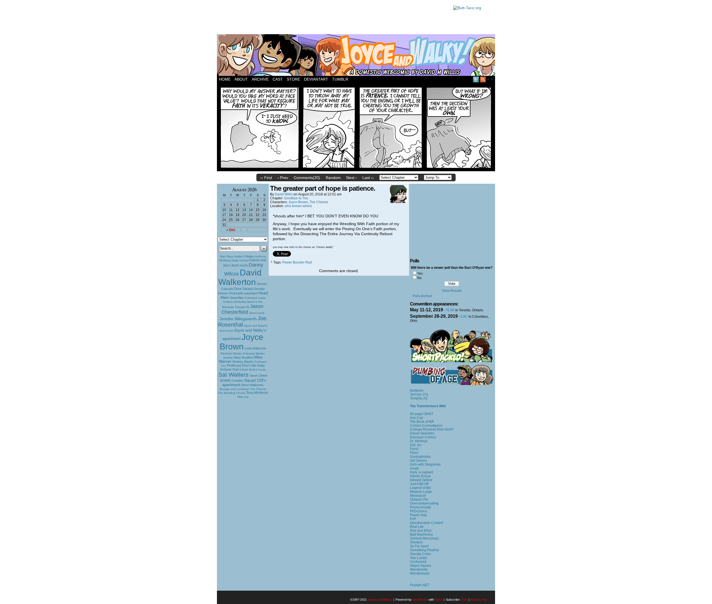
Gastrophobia (420, 457)
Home (225, 79)
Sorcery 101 (419, 394)
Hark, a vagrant (421, 472)
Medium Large (421, 492)
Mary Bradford (243, 357)
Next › (351, 177)
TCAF (450, 310)
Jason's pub (256, 312)
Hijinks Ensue (420, 476)
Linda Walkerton (255, 348)
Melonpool (418, 496)
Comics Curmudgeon (426, 425)
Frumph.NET (419, 585)
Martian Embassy (244, 353)
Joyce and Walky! (357, 56)
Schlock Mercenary (424, 538)
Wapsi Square (420, 566)
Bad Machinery (421, 534)
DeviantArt (316, 79)
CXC (464, 317)
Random (333, 177)
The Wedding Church (231, 392)
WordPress (420, 599)
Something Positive (424, 550)
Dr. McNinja (418, 441)
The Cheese (258, 389)
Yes (420, 273)
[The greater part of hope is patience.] (356, 170)
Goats (414, 468)
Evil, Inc (416, 445)
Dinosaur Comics (423, 437)
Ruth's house (257, 369)
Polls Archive (422, 296)
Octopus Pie (419, 499)
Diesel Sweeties (422, 433)
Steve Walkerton (252, 385)
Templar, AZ (418, 398)
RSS (482, 79)
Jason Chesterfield (242, 309)
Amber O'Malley (244, 256)
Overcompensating (424, 503)
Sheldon (416, 542)
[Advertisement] (332, 18)
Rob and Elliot (420, 531)
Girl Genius (418, 461)
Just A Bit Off (419, 484)
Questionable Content (426, 523)
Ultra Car (242, 396)
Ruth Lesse (240, 369)
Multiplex (417, 390)
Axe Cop (416, 418)
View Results (452, 291)
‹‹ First (266, 177)
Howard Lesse (256, 297)
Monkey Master (243, 361)
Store (293, 79)
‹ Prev (283, 177)
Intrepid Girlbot (421, 480)
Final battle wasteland (243, 293)
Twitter (476, 79)
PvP (413, 519)
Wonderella (418, 569)
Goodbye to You (296, 198)
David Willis (284, 194)
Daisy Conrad (240, 260)
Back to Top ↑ (480, 599)
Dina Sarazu (243, 289)
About (241, 79)
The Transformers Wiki (428, 406)
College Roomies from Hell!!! (431, 429)
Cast (278, 79)
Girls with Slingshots (425, 464)
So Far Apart (419, 546)
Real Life (417, 527)
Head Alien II (238, 297)
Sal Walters (233, 374)
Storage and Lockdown (234, 389)
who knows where (298, 206)
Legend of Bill (420, 488)
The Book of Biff (422, 422)
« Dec (231, 230)
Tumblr (340, 79)
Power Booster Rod (297, 262)
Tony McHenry (257, 393)
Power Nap (418, 515)
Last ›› (368, 177)
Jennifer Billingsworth (238, 319)
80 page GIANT (421, 414)
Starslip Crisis (420, 554)
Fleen (414, 453)
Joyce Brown (241, 341)
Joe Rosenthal (242, 321)
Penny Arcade (420, 507)
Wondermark (419, 573)
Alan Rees (226, 256)
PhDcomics (418, 511)
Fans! (414, 449)
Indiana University (234, 301)
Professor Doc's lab (241, 365)
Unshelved (418, 562)
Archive (260, 79)
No (419, 278)
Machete (226, 353)
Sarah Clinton (258, 375)
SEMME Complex (231, 380)
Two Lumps (418, 558)
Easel (438, 599)
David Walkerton (239, 277)
